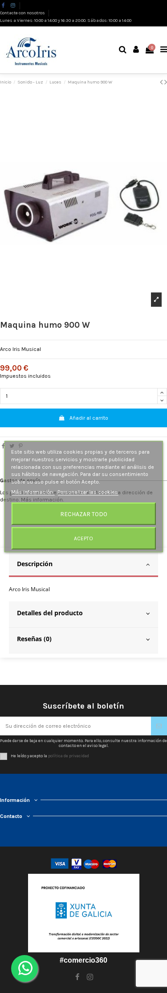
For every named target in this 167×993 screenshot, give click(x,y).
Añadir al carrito (88, 418)
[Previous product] (162, 82)
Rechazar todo (83, 513)
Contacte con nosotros (23, 13)
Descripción (35, 563)
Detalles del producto (50, 613)
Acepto (83, 538)
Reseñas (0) (34, 638)
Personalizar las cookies (87, 492)
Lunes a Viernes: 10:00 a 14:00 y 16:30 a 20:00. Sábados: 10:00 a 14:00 (65, 20)
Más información (32, 492)
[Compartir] (3, 446)
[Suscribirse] (159, 726)
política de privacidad (68, 755)
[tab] (83, 565)
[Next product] (165, 82)
